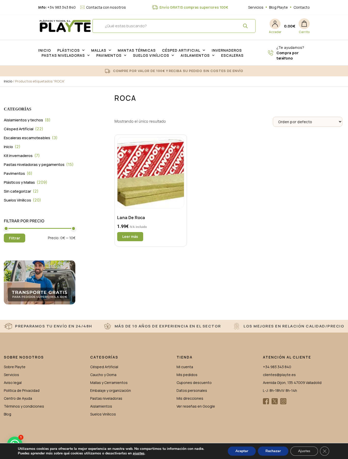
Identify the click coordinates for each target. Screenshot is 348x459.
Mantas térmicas (137, 50)
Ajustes (304, 451)
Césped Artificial (181, 50)
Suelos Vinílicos (151, 55)
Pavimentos (109, 55)
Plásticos (68, 50)
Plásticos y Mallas (19, 182)
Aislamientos (195, 55)
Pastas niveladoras (63, 55)
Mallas (98, 50)
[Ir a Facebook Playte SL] (266, 401)
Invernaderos (227, 50)
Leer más (130, 236)
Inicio (44, 50)
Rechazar (273, 451)
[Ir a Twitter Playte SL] (275, 401)
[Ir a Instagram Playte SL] (283, 401)
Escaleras (232, 55)
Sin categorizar (17, 191)
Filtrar (14, 238)
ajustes (138, 453)
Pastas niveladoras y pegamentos (34, 164)
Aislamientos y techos (23, 120)
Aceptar (241, 451)
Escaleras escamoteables (27, 137)
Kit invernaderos (18, 155)
